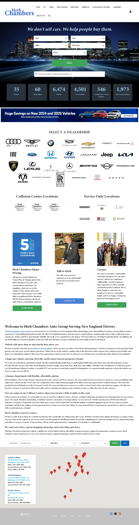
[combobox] (51, 38)
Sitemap (87, 516)
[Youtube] (121, 515)
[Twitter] (116, 515)
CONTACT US (69, 301)
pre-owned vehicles (44, 349)
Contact (72, 516)
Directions (64, 516)
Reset (115, 443)
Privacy (80, 516)
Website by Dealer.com (26, 516)
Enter (69, 63)
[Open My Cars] (129, 11)
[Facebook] (112, 515)
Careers (55, 516)
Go (125, 443)
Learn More (27, 308)
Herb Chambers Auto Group (18, 331)
